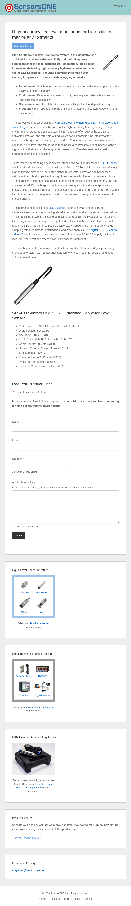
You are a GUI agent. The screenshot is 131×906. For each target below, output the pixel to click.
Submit (19, 535)
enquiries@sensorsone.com (29, 870)
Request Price (23, 46)
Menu (121, 5)
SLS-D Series (108, 163)
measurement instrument (39, 707)
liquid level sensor (39, 623)
